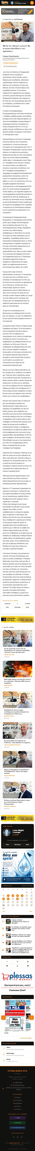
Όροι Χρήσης (23, 1149)
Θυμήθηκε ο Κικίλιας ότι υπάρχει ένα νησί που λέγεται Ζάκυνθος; (21, 935)
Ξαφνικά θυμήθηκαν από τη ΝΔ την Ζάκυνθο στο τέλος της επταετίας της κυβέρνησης (22, 942)
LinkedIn (27, 603)
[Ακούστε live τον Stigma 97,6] (32, 3)
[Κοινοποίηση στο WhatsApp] (17, 966)
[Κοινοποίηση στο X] (17, 961)
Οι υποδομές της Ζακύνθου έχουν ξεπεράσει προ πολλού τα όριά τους (21, 928)
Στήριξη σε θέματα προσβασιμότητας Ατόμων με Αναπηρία (20, 921)
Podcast (18, 1109)
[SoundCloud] (21, 1137)
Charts (18, 1106)
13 (17, 899)
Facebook (7, 603)
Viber (7, 607)
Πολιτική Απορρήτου (13, 1149)
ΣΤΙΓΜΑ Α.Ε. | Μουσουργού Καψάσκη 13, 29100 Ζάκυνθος (18, 1088)
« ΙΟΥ (4, 911)
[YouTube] (17, 1137)
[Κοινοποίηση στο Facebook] (7, 961)
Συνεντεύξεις (18, 1100)
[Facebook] (13, 1137)
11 (8, 899)
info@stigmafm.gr (18, 1085)
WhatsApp (17, 607)
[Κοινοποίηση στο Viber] (7, 966)
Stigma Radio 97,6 (15, 1143)
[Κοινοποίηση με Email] (28, 966)
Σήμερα (18, 1097)
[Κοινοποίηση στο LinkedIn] (28, 961)
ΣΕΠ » (31, 911)
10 (3, 899)
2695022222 (18, 1082)
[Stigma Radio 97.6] (4, 3)
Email (27, 607)
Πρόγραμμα (18, 1103)
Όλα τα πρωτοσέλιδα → (26, 1038)
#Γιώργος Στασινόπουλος (10, 63)
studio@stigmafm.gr (18, 1127)
